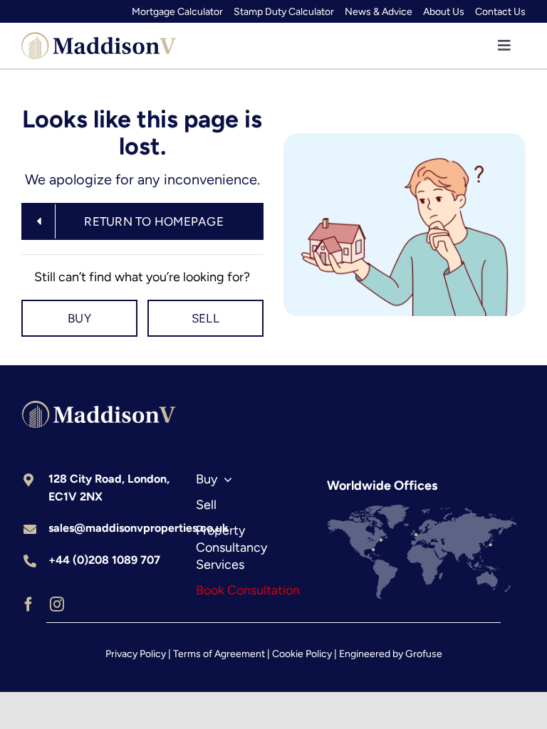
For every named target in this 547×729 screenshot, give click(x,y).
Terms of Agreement (219, 654)
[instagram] (57, 604)
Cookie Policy (302, 654)
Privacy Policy (135, 654)
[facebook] (28, 604)
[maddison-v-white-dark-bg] (98, 407)
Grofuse (423, 654)
